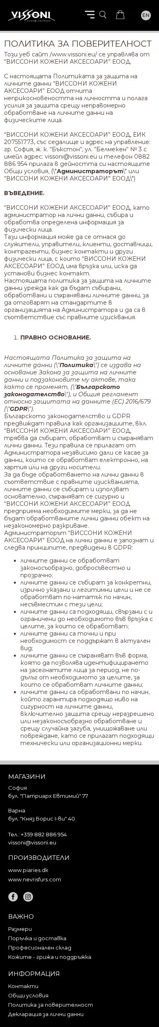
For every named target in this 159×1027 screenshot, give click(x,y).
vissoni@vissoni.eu (71, 156)
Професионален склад (39, 948)
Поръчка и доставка (37, 938)
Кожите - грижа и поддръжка (49, 957)
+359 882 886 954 (44, 834)
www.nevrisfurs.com (34, 880)
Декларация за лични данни (46, 1014)
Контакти (23, 986)
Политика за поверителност (50, 1005)
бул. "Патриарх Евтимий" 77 (48, 796)
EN (146, 15)
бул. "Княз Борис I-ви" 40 (41, 818)
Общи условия (28, 996)
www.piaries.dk (28, 870)
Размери (20, 929)
